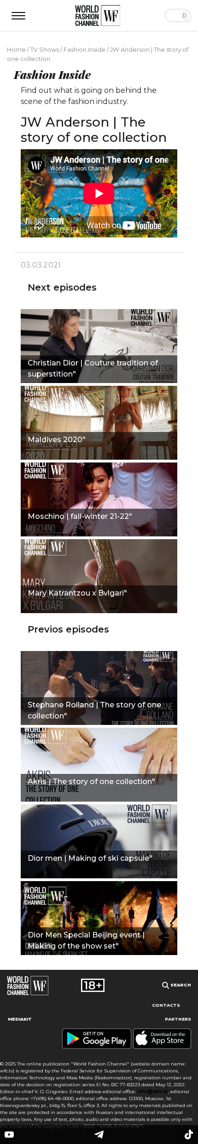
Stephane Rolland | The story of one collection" (94, 710)
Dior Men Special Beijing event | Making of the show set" (86, 940)
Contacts (166, 1005)
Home (16, 49)
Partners (178, 1019)
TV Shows (44, 49)
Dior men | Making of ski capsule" (90, 858)
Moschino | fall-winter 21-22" (80, 516)
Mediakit (20, 1019)
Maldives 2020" (57, 439)
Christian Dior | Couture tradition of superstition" (93, 368)
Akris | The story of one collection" (91, 781)
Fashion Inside (84, 49)
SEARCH (180, 984)
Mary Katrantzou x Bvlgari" (77, 593)
